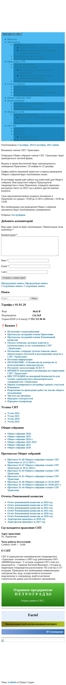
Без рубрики (18, 215)
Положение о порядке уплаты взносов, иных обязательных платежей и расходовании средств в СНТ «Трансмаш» (35, 354)
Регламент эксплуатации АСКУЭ (25, 368)
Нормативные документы (28, 56)
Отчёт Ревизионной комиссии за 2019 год (30, 516)
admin (55, 145)
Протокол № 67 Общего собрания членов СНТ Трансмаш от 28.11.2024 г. (33, 466)
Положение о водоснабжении (29, 103)
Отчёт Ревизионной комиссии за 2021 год (30, 510)
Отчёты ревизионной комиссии (31, 81)
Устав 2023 (13, 416)
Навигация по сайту (11, 34)
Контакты (19, 134)
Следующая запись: (23, 286)
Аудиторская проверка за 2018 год (26, 519)
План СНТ (19, 128)
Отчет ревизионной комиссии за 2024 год (29, 502)
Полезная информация (26, 139)
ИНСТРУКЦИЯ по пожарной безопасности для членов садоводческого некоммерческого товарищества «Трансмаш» (33, 379)
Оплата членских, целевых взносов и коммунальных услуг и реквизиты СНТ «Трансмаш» (29, 345)
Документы (13, 42)
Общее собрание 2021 (19, 444)
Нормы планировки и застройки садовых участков (38, 52)
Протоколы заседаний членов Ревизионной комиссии (36, 77)
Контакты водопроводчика (29, 109)
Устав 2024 (13, 413)
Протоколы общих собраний (29, 58)
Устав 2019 (13, 418)
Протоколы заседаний (26, 67)
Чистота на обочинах (19, 395)
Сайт (3, 272)
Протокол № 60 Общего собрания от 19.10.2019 (33, 482)
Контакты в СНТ (29, 137)
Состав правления (24, 64)
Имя (4, 260)
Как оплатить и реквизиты (29, 95)
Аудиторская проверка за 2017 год (26, 521)
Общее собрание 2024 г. (20, 439)
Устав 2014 (13, 421)
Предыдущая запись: (24, 283)
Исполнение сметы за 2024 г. (29, 89)
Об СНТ (11, 125)
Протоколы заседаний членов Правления (30, 334)
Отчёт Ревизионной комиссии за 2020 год (30, 513)
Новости (12, 39)
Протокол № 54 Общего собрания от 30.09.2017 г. (34, 484)
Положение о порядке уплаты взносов (35, 92)
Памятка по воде (23, 106)
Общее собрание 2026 (19, 98)
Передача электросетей (26, 123)
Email (5, 266)
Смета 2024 (20, 86)
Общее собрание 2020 (19, 447)
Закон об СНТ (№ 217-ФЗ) (34, 47)
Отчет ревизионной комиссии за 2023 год (29, 505)
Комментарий (9, 235)
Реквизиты (13, 387)
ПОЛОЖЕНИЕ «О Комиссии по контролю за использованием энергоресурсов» (32, 363)
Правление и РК (16, 61)
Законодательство (23, 45)
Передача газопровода (26, 114)
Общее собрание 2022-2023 (22, 442)
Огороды (18, 131)
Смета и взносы (16, 84)
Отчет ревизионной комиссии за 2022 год (29, 508)
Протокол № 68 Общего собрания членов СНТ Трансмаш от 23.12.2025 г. (33, 461)
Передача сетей (15, 111)
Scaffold (12, 682)
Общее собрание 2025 (19, 436)
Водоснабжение (15, 100)
